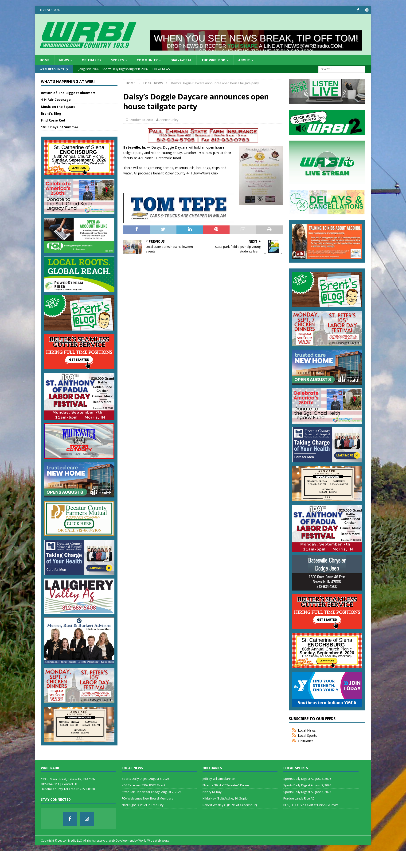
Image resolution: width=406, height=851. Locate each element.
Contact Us (70, 784)
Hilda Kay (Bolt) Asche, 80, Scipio (225, 798)
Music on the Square (58, 106)
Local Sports (307, 735)
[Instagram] (367, 10)
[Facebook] (358, 10)
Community (147, 60)
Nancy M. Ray (212, 792)
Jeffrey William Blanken (219, 778)
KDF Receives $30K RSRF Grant (143, 785)
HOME (45, 60)
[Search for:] (341, 69)
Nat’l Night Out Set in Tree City (143, 805)
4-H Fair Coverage (56, 99)
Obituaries (91, 60)
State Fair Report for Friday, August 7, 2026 (151, 792)
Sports (117, 60)
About (244, 60)
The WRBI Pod (213, 60)
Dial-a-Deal (181, 60)
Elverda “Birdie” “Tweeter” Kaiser (226, 785)
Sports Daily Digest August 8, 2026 (145, 778)
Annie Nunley (169, 120)
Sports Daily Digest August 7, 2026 (307, 785)
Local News (307, 730)
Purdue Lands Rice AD (299, 798)
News (64, 60)
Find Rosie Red (53, 120)
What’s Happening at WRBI (68, 81)
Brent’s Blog (51, 113)
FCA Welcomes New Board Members (147, 798)
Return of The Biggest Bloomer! (68, 93)
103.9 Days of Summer (59, 127)
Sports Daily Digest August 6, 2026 (307, 792)
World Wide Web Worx (153, 841)
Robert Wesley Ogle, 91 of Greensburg (230, 805)
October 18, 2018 (141, 120)
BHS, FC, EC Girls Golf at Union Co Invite (311, 805)
